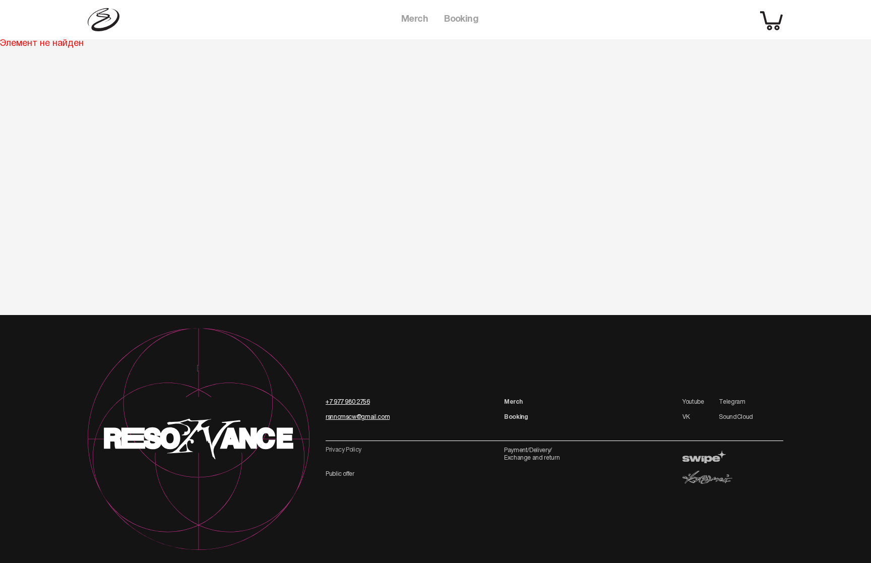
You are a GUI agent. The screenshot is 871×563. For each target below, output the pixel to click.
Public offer (340, 474)
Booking (461, 19)
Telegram (732, 402)
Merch (414, 19)
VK (686, 417)
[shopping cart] (771, 20)
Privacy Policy (343, 450)
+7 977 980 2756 (348, 402)
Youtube (693, 402)
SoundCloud (736, 417)
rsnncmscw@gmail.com (358, 417)
